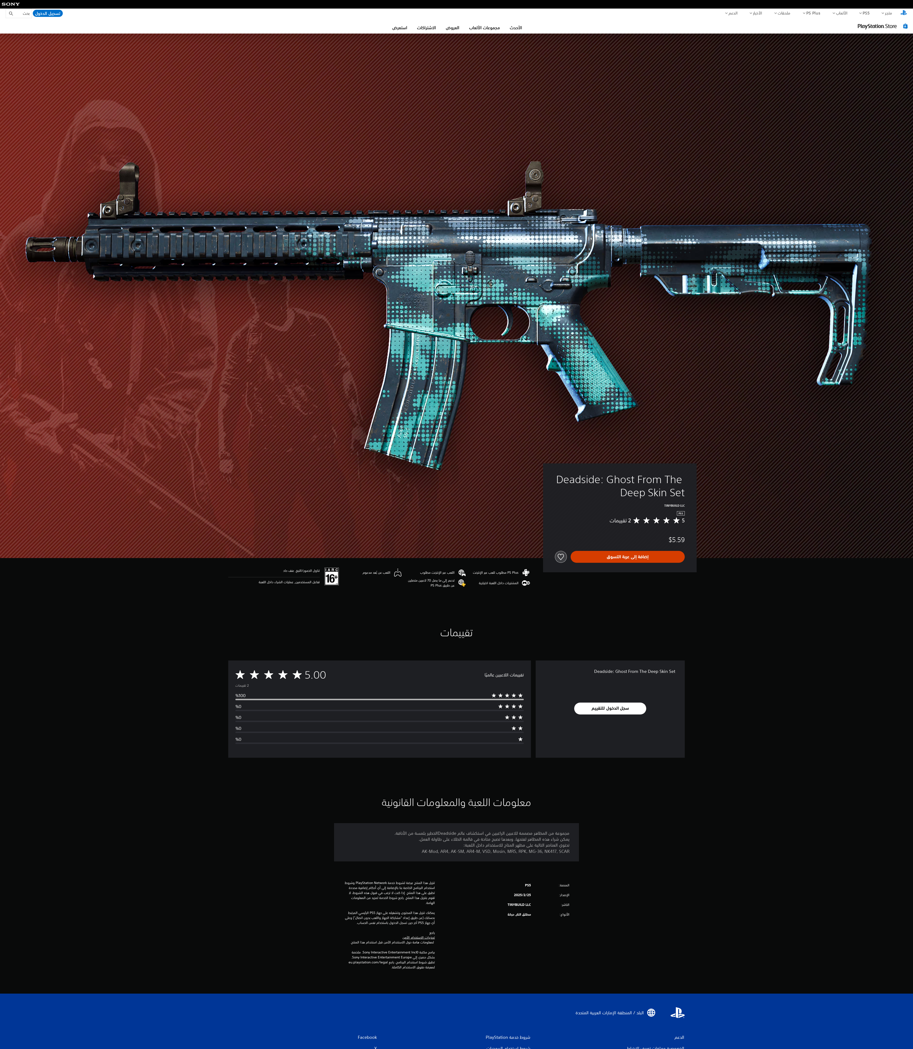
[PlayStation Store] (883, 26)
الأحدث (516, 27)
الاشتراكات (426, 27)
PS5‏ (866, 12)
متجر (888, 12)
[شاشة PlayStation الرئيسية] (904, 13)
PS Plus (813, 12)
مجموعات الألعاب (484, 27)
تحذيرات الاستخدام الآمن (419, 937)
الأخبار (757, 12)
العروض (452, 27)
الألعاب (842, 12)
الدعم (733, 12)
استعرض (399, 27)
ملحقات (784, 12)
